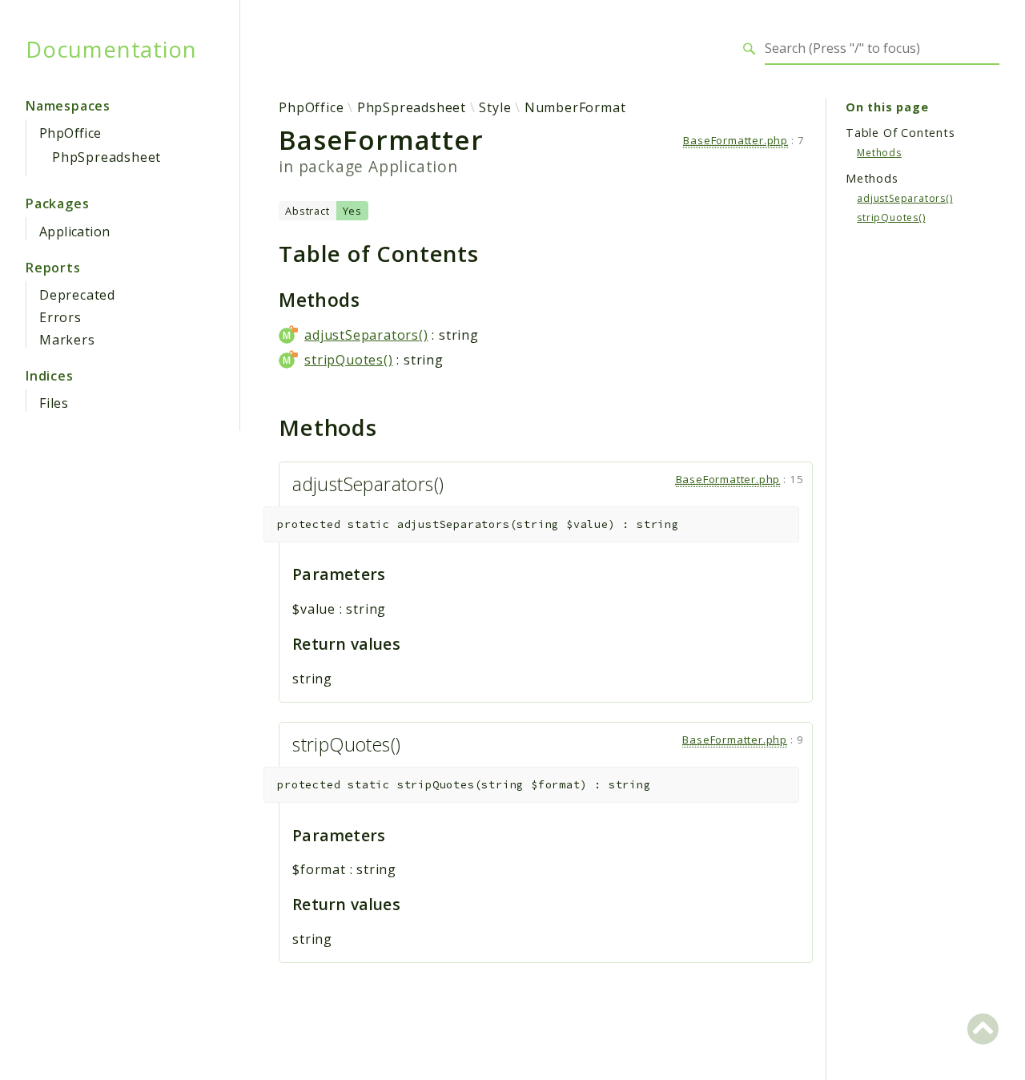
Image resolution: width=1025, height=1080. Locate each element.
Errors (60, 317)
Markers (67, 340)
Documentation (111, 49)
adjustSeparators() (366, 335)
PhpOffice (70, 133)
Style (495, 107)
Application (74, 231)
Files (54, 403)
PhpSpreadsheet (106, 157)
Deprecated (77, 295)
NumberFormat (575, 107)
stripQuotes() (348, 360)
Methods (879, 152)
